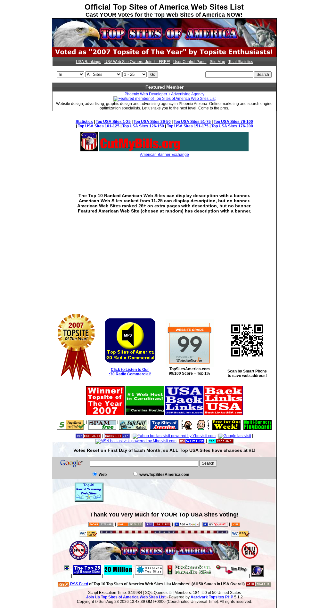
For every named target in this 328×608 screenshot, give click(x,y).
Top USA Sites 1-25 (113, 121)
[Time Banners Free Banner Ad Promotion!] (226, 422)
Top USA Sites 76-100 (233, 121)
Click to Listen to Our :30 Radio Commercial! (130, 371)
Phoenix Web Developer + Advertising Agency (164, 94)
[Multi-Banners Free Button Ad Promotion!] (257, 422)
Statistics (84, 121)
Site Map (217, 62)
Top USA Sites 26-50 (152, 121)
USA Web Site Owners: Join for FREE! (137, 62)
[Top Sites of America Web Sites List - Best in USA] (164, 46)
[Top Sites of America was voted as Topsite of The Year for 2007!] (164, 55)
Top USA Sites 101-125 (98, 126)
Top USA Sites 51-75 (192, 121)
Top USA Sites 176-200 (232, 126)
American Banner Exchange (164, 154)
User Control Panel (190, 62)
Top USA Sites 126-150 (143, 126)
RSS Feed (78, 584)
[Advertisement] (164, 170)
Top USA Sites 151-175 (188, 126)
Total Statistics (240, 62)
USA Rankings (88, 62)
